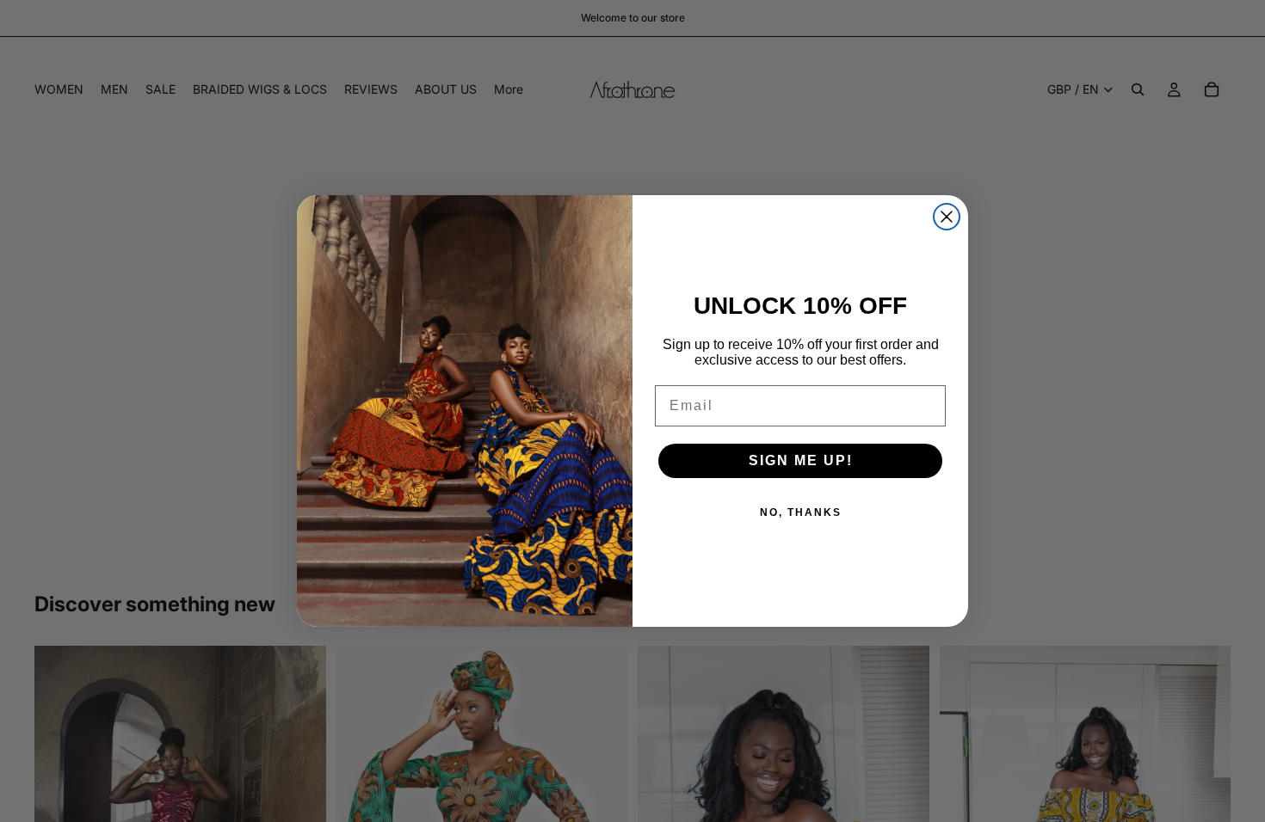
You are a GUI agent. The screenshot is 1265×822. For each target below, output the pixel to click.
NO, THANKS (801, 512)
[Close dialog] (947, 217)
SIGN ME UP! (801, 460)
